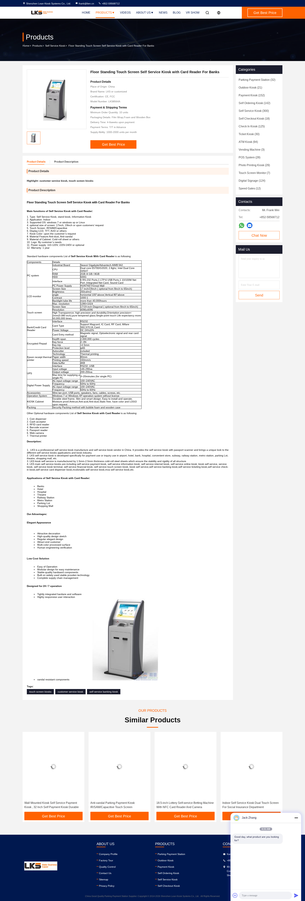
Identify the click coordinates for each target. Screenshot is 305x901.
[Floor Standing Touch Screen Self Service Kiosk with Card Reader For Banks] (56, 99)
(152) (252, 95)
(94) (248, 141)
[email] (249, 225)
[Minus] (296, 818)
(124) (252, 180)
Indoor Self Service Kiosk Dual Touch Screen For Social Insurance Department (184, 805)
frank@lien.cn (86, 3)
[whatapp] (241, 225)
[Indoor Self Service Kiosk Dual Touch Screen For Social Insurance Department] (185, 766)
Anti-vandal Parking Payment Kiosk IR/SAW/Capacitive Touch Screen (46, 805)
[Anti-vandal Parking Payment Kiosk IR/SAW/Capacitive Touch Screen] (53, 766)
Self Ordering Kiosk (168, 873)
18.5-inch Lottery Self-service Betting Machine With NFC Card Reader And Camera (119, 805)
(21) (250, 87)
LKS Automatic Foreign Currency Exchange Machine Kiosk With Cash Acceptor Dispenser (251, 805)
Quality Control (107, 866)
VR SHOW (192, 12)
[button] (29, 773)
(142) (254, 103)
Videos (125, 12)
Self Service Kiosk (55, 45)
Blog (177, 12)
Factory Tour (106, 860)
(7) (254, 172)
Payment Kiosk (166, 866)
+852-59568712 (110, 3)
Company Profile (108, 854)
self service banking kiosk (103, 691)
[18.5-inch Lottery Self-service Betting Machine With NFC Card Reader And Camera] (119, 766)
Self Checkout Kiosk (169, 885)
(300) (254, 110)
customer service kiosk (70, 691)
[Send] (296, 895)
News (163, 12)
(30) (249, 134)
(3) (252, 149)
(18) (254, 118)
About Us (143, 12)
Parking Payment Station (171, 854)
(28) (249, 157)
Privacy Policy (106, 885)
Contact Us (105, 873)
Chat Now (259, 235)
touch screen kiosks (40, 691)
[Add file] (235, 895)
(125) (252, 126)
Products (104, 12)
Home (86, 12)
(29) (254, 165)
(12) (250, 188)
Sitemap (103, 879)
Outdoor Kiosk (166, 860)
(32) (257, 79)
